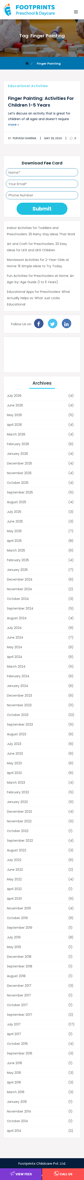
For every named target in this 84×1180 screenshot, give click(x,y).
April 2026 (14, 424)
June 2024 (15, 637)
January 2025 (17, 570)
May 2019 (14, 947)
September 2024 (20, 608)
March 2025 (16, 550)
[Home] (27, 63)
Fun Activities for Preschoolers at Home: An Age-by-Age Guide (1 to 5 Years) (40, 279)
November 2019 (19, 908)
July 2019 (14, 937)
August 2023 (16, 734)
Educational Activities (28, 86)
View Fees (23, 1174)
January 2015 (17, 1101)
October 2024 (18, 599)
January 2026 (17, 453)
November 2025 (19, 473)
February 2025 (18, 560)
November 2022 (19, 821)
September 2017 (19, 1014)
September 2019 (19, 927)
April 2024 (14, 657)
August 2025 (16, 502)
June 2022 (15, 869)
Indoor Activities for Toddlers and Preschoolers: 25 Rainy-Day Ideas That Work (41, 231)
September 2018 (19, 966)
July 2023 (14, 744)
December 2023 (19, 695)
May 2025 (14, 531)
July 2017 (14, 1024)
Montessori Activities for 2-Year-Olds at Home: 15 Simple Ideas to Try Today (38, 263)
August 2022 (16, 850)
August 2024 (17, 618)
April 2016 (14, 1082)
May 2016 (14, 1072)
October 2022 (17, 831)
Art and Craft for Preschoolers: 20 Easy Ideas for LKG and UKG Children (37, 247)
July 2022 (14, 860)
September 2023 (20, 724)
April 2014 (14, 1130)
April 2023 (14, 773)
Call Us (65, 1174)
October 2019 (17, 918)
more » (13, 124)
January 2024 (17, 686)
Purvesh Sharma (22, 138)
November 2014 (19, 1111)
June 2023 (15, 753)
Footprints (26, 1163)
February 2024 (18, 676)
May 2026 (14, 415)
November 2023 (19, 705)
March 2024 (16, 666)
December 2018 (19, 956)
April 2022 (14, 889)
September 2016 (19, 1053)
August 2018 (16, 976)
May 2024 (14, 647)
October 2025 (17, 482)
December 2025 (19, 463)
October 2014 (17, 1121)
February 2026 (18, 444)
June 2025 (15, 521)
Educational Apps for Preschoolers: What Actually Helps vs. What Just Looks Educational (38, 298)
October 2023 (17, 715)
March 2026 (16, 434)
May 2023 (14, 763)
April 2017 (14, 1034)
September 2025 (20, 492)
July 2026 (14, 395)
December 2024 (19, 579)
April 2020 (14, 898)
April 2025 (14, 540)
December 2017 (19, 985)
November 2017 (19, 995)
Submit (42, 208)
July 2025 (14, 511)
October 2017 (17, 1005)
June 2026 (15, 405)
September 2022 (20, 840)
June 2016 (14, 1063)
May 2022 (14, 879)
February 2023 (18, 792)
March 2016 (15, 1092)
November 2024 (19, 589)
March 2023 (16, 782)
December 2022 (19, 811)
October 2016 (17, 1043)
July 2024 (14, 628)
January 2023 (17, 802)
